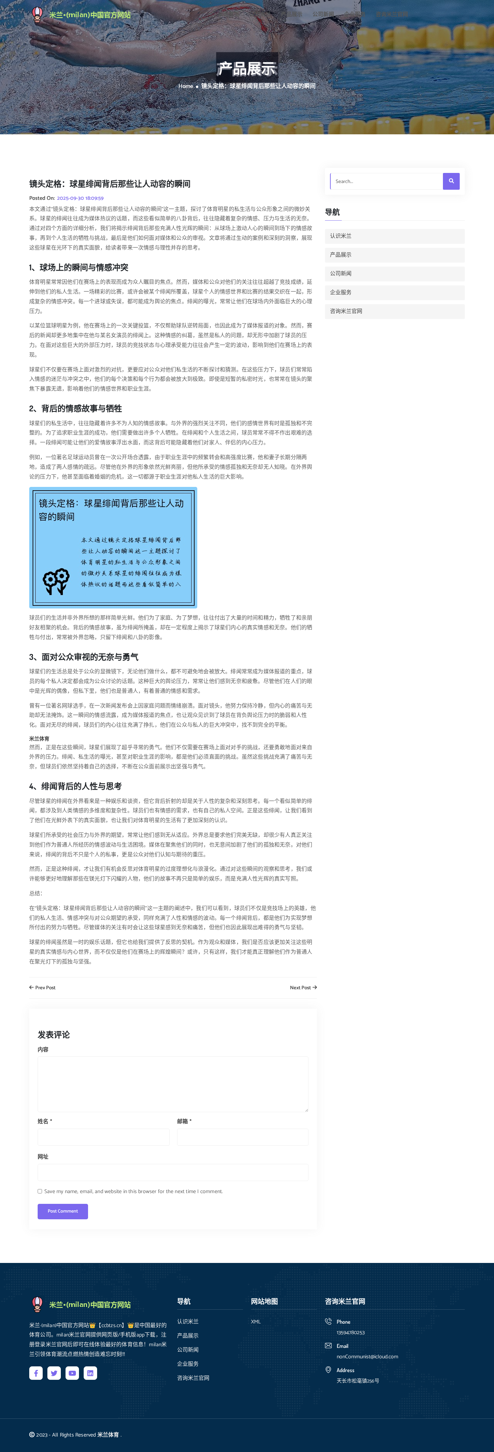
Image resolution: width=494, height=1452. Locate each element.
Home (185, 86)
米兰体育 (108, 1435)
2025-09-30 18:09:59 (80, 198)
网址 (43, 1157)
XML (256, 1322)
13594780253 (351, 1332)
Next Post (301, 988)
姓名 (45, 1121)
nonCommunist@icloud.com (367, 1356)
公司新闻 (323, 15)
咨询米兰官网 (392, 15)
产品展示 (291, 15)
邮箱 (184, 1121)
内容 (43, 1049)
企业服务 (355, 15)
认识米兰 (260, 15)
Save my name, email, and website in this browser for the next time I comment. (133, 1191)
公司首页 (228, 15)
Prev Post (44, 988)
